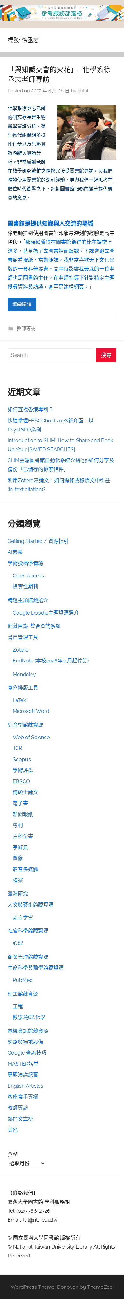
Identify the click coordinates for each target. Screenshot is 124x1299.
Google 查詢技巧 (27, 1053)
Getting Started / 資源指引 (38, 541)
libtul (83, 91)
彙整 (13, 1154)
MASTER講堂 (23, 1064)
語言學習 (23, 917)
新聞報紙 (23, 814)
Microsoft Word (31, 711)
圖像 (18, 858)
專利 (18, 825)
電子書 (20, 803)
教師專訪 (26, 328)
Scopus (22, 759)
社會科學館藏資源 (28, 931)
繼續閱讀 (21, 304)
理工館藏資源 (23, 994)
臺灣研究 (18, 894)
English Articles (25, 1086)
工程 (18, 1006)
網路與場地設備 (25, 1042)
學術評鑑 (23, 770)
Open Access (28, 576)
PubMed (23, 980)
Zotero (21, 650)
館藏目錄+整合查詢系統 (34, 626)
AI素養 (15, 552)
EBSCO (21, 781)
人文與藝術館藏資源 (30, 905)
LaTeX (19, 700)
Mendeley (24, 674)
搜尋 (106, 355)
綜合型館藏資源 (25, 725)
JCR (17, 748)
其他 (13, 1130)
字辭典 (20, 847)
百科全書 (23, 836)
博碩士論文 (25, 792)
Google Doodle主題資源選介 (46, 613)
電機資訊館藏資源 (28, 1031)
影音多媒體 (25, 869)
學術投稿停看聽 (25, 563)
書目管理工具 (23, 637)
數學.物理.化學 (29, 1017)
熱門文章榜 (20, 1119)
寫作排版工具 (23, 688)
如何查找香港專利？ (30, 409)
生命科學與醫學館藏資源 (36, 968)
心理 (18, 943)
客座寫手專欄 (23, 1097)
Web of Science (31, 737)
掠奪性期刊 (25, 587)
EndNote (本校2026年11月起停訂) (51, 661)
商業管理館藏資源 (28, 957)
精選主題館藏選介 (28, 600)
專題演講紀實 (23, 1075)
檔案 (18, 880)
